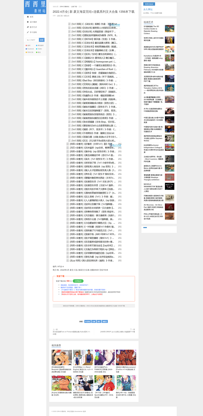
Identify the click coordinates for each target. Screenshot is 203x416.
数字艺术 (33, 27)
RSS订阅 (30, 52)
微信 (39, 52)
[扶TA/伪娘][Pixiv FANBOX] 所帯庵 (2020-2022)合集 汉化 (103, 369)
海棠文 (105, 321)
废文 (99, 321)
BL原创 (87, 321)
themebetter (78, 411)
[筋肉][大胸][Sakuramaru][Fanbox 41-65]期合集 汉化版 (126, 369)
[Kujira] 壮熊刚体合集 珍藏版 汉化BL (62, 393)
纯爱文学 (66, 15)
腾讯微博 (40, 45)
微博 (28, 45)
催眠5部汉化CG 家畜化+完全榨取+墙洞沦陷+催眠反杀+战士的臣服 (83, 394)
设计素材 (33, 22)
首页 (31, 16)
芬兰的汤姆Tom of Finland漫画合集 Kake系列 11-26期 (71, 332)
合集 (93, 321)
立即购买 (78, 281)
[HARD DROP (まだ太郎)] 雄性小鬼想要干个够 (117, 331)
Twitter (40, 49)
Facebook (30, 49)
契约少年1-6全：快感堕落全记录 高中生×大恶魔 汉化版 (126, 394)
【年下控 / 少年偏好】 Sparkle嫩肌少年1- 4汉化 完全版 (103, 394)
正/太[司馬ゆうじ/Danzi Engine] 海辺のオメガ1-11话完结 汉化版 (83, 369)
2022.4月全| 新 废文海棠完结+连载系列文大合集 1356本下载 (94, 11)
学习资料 (33, 32)
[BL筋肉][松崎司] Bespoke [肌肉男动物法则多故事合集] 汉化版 (61, 369)
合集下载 (74, 6)
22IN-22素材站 (35, 7)
